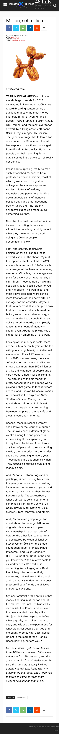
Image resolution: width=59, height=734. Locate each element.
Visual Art (15, 39)
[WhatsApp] (23, 28)
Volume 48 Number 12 (18, 40)
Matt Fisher (15, 37)
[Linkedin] (30, 28)
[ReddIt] (37, 28)
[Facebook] (9, 28)
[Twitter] (16, 28)
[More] (44, 28)
